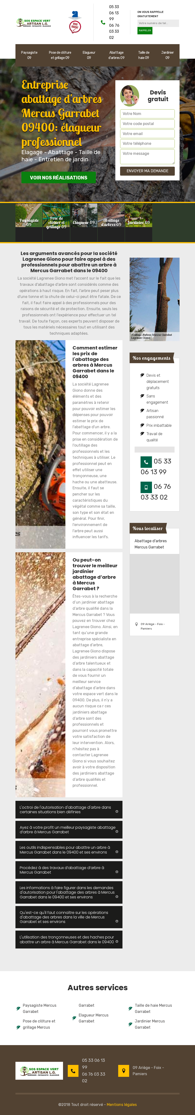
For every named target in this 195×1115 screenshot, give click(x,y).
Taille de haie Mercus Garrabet (153, 1008)
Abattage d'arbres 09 (116, 55)
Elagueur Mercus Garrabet (93, 1018)
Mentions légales (122, 1104)
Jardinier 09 (167, 55)
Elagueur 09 (89, 55)
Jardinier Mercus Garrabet (150, 1024)
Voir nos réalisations (58, 178)
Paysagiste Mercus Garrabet (39, 1008)
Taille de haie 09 (144, 55)
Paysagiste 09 (29, 55)
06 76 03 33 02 (114, 31)
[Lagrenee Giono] (33, 22)
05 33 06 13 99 (114, 13)
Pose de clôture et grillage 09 (60, 55)
